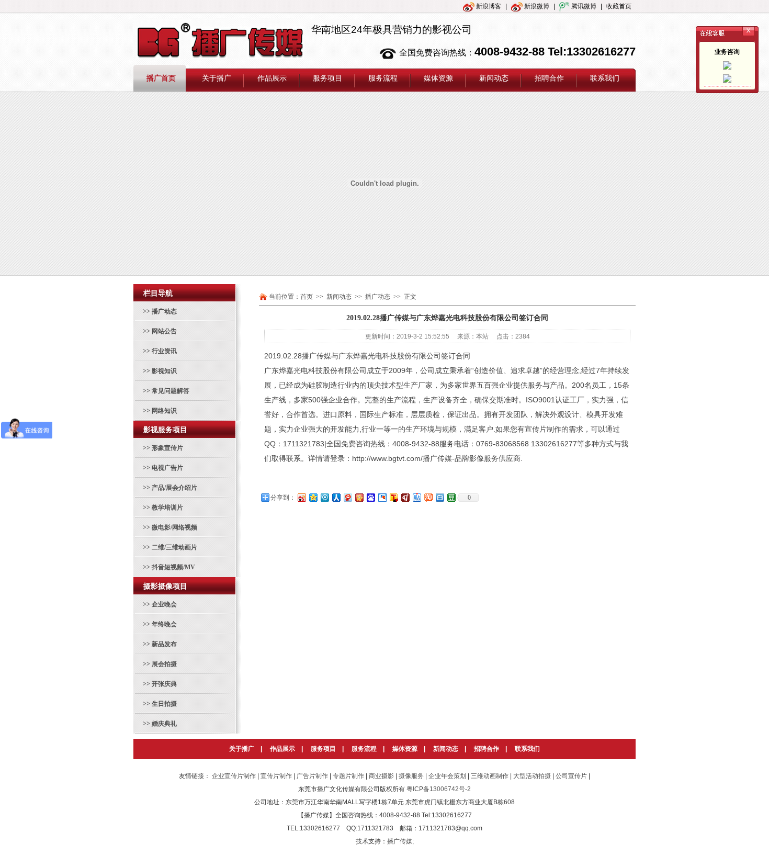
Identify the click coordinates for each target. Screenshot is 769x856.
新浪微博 (536, 6)
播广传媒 (316, 356)
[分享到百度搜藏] (370, 497)
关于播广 (241, 748)
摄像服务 (411, 776)
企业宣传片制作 (234, 776)
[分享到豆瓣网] (451, 497)
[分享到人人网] (336, 497)
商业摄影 (381, 776)
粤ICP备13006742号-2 (438, 789)
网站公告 (164, 331)
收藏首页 (618, 6)
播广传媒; (400, 841)
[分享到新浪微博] (301, 497)
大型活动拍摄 (532, 776)
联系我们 (527, 748)
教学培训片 (167, 507)
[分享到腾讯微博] (324, 497)
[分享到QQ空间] (313, 497)
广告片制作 (312, 776)
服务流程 (364, 748)
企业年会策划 (447, 776)
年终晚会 (164, 624)
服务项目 (323, 748)
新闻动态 (445, 748)
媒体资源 (404, 748)
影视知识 (164, 371)
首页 (306, 296)
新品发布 (164, 644)
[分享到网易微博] (347, 497)
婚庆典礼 (164, 723)
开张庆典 (164, 684)
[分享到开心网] (359, 497)
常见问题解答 (170, 391)
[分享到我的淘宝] (428, 497)
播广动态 (164, 311)
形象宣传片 (167, 448)
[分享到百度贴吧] (416, 497)
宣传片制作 (543, 429)
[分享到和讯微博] (405, 497)
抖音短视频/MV (173, 567)
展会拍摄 (164, 664)
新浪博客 (487, 6)
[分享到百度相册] (382, 497)
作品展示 (282, 748)
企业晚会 (164, 604)
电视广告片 (167, 467)
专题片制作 (348, 776)
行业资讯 (164, 351)
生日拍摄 (164, 703)
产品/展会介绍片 (174, 487)
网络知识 (164, 410)
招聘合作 (486, 748)
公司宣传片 (571, 776)
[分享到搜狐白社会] (439, 497)
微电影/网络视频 (174, 527)
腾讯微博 (583, 6)
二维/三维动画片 (174, 547)
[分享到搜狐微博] (393, 497)
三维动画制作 (489, 776)
